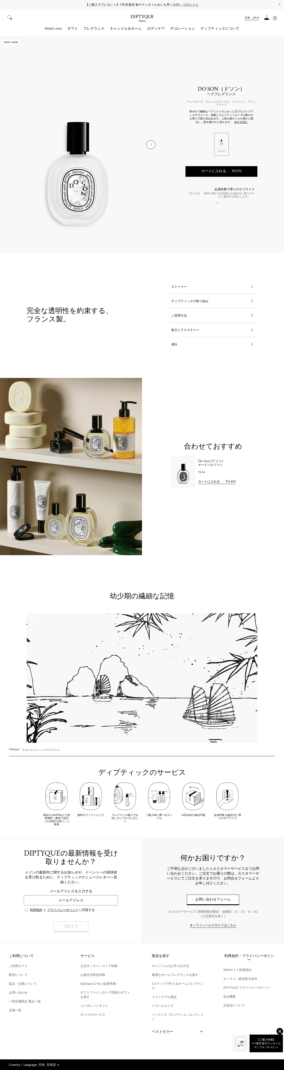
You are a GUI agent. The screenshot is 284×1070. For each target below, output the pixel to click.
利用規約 (36, 910)
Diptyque (14, 749)
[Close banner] (279, 5)
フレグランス (94, 28)
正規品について (234, 1005)
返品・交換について (23, 983)
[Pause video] (142, 678)
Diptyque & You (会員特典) (98, 983)
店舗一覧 (15, 1010)
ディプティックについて (219, 28)
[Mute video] (251, 619)
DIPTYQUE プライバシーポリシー (246, 987)
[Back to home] (142, 19)
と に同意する (62, 910)
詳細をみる (191, 4)
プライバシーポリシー (62, 910)
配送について (18, 975)
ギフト (72, 28)
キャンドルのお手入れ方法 (170, 966)
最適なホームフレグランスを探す (175, 975)
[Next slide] (150, 144)
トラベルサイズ (163, 1006)
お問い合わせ (18, 992)
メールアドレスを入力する (71, 891)
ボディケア (156, 28)
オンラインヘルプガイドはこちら (213, 925)
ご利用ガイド (18, 966)
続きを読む (241, 122)
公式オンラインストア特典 (99, 966)
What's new (53, 28)
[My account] (266, 19)
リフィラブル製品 (164, 997)
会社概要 (229, 996)
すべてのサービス (92, 1014)
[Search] (9, 18)
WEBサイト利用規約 (237, 970)
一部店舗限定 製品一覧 (25, 1001)
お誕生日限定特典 (92, 975)
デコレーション (182, 28)
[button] (252, 18)
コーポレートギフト (94, 1006)
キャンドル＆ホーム (126, 28)
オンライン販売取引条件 (240, 979)
